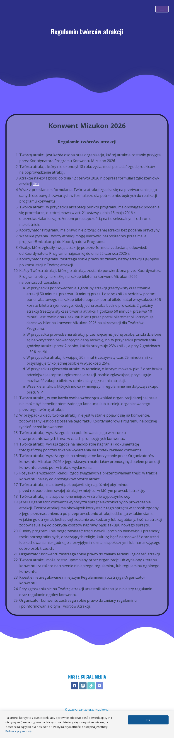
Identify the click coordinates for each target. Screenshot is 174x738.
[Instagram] (83, 685)
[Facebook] (74, 685)
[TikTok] (91, 685)
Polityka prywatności (19, 731)
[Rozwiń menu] (162, 9)
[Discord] (99, 685)
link (36, 183)
